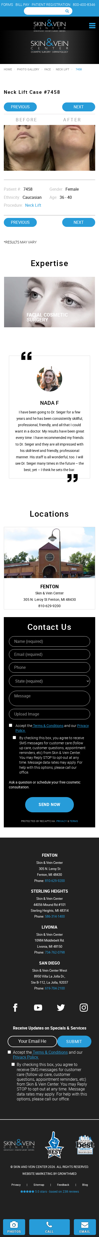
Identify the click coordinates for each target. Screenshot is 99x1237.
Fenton (49, 855)
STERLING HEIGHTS (49, 891)
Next (79, 107)
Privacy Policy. (26, 1057)
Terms (73, 821)
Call (49, 1231)
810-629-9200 (55, 880)
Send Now (49, 804)
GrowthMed (67, 1173)
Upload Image (26, 714)
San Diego (49, 963)
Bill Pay (22, 4)
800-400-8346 (84, 4)
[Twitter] (61, 1010)
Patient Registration (51, 4)
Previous (20, 107)
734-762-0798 (55, 952)
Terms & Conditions (47, 725)
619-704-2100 (55, 988)
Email (84, 1231)
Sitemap (39, 1185)
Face (47, 69)
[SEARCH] (67, 11)
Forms (7, 4)
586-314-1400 (55, 916)
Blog (85, 1185)
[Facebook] (15, 1010)
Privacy (62, 821)
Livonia (49, 927)
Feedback (63, 1185)
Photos (14, 1231)
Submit (74, 1041)
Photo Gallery (28, 69)
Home (8, 69)
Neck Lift (62, 69)
